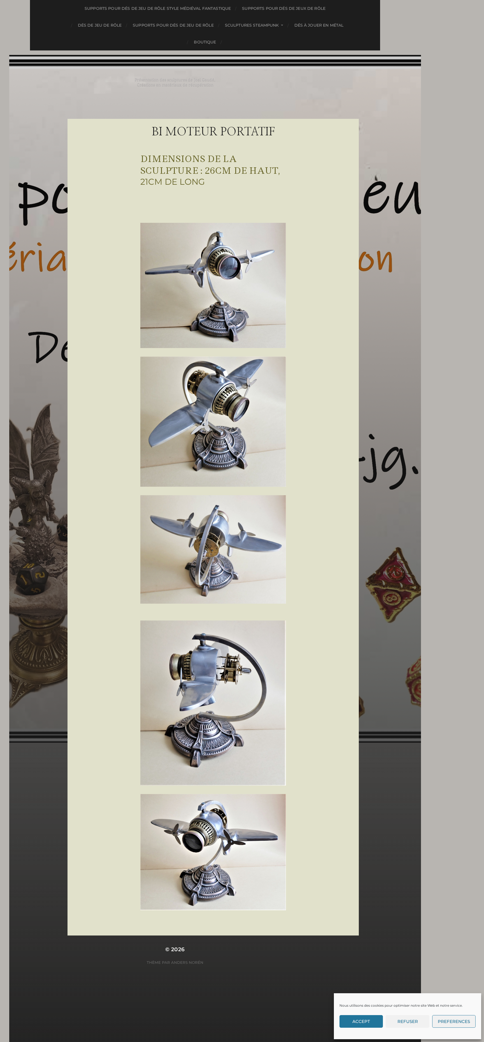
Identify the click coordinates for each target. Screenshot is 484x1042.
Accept (361, 1021)
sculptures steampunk (252, 25)
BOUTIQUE (205, 42)
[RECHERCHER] (230, 42)
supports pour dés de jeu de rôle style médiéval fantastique (158, 8)
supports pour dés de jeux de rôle (283, 8)
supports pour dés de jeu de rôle (173, 25)
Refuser (407, 1021)
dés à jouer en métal (319, 25)
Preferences (454, 1021)
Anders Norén (187, 962)
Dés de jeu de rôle (100, 25)
